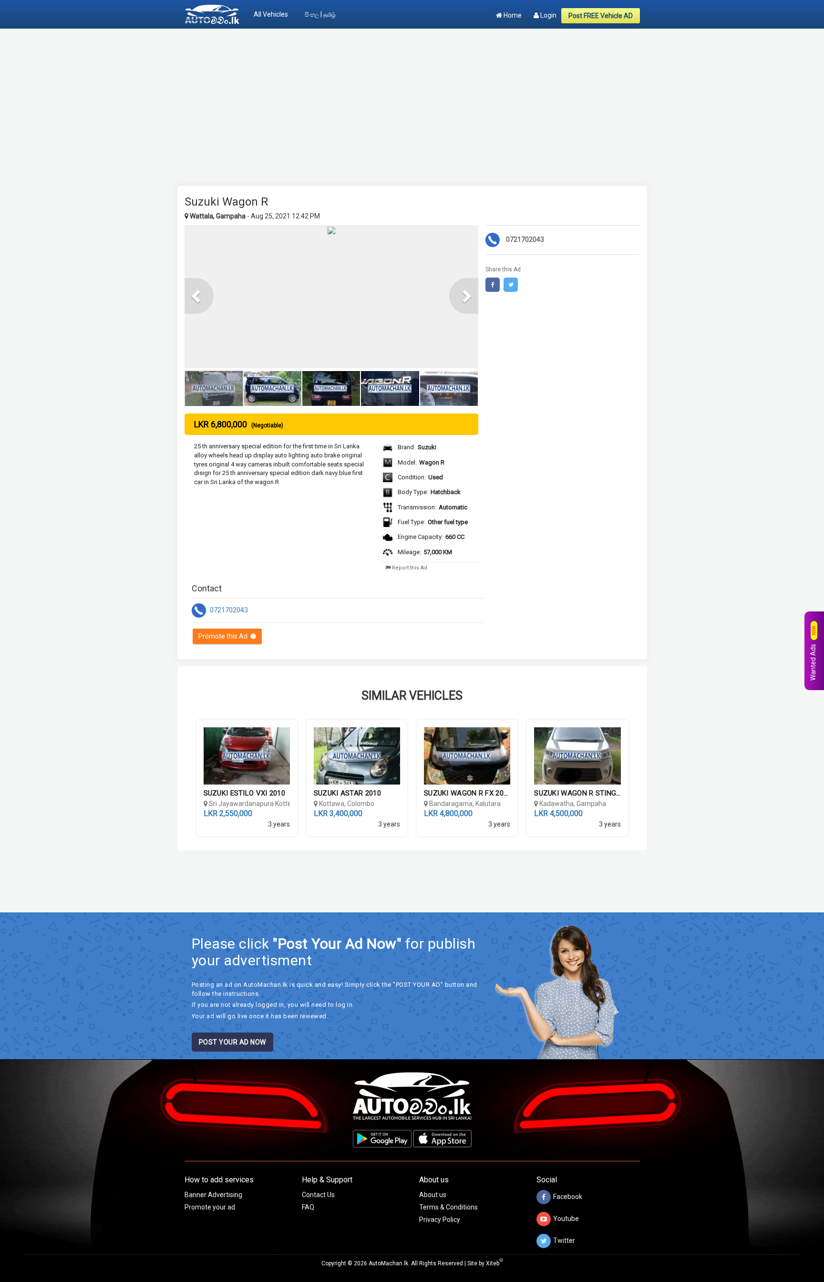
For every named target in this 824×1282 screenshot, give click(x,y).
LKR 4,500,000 (558, 813)
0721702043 (228, 609)
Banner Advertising (213, 1195)
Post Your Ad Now (232, 1042)
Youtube (566, 1218)
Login (547, 15)
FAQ (308, 1207)
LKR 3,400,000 (338, 813)
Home (512, 15)
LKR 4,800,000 (448, 813)
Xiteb (494, 1263)
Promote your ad (210, 1207)
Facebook (567, 1196)
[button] (199, 296)
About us (432, 1195)
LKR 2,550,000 (228, 813)
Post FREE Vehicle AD (600, 16)
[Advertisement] (412, 102)
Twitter (564, 1240)
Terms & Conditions (448, 1207)
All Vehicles (271, 14)
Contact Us (318, 1195)
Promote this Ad (224, 636)
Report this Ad (409, 568)
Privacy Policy (439, 1219)
